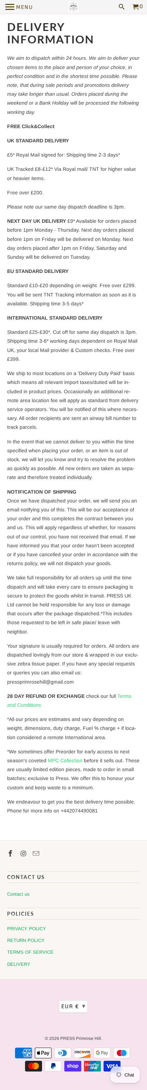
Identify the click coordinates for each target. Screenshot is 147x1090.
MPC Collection (65, 760)
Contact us (18, 894)
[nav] (19, 7)
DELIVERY (18, 964)
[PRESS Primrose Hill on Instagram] (24, 853)
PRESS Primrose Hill (80, 1038)
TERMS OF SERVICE (30, 952)
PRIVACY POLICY (26, 928)
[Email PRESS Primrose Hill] (37, 853)
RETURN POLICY (26, 940)
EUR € (73, 1006)
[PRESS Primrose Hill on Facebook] (11, 853)
